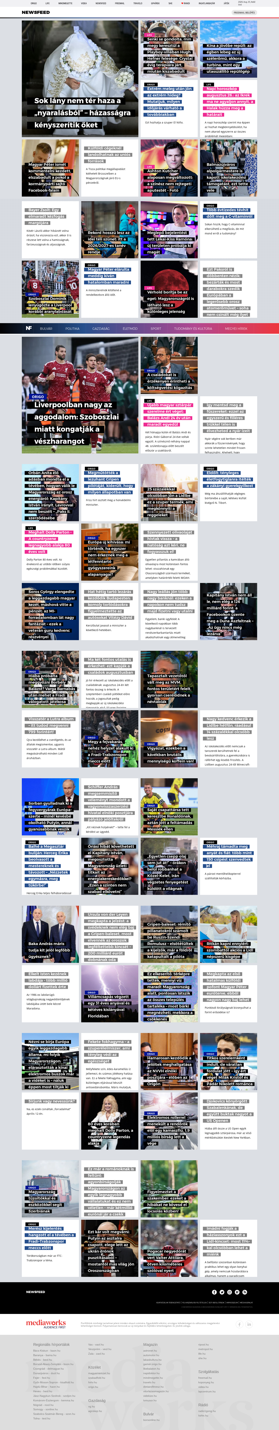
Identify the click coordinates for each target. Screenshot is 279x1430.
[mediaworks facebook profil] (239, 1324)
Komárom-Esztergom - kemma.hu (53, 1400)
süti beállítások (216, 1303)
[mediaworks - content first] (46, 1324)
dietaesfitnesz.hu (153, 1386)
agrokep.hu (95, 1411)
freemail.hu (205, 1377)
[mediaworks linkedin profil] (249, 1324)
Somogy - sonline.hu (45, 1409)
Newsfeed (101, 3)
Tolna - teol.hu (41, 1418)
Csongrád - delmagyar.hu (48, 1368)
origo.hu (93, 1386)
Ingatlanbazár (207, 3)
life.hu (202, 1353)
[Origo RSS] (244, 1292)
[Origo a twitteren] (222, 1292)
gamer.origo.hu (152, 1364)
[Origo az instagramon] (229, 1292)
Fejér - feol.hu (41, 1377)
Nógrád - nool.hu (43, 1404)
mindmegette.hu (153, 1377)
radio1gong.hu (207, 1411)
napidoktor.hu (151, 1373)
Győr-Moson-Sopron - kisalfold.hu (53, 1382)
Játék (226, 3)
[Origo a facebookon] (214, 1292)
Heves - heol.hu (42, 1391)
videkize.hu (150, 1395)
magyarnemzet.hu (99, 1373)
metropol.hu (205, 1349)
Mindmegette (65, 3)
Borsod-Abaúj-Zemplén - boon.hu (53, 1364)
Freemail (120, 3)
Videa (84, 3)
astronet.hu (150, 1350)
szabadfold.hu (96, 1377)
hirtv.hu (92, 1382)
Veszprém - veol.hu (99, 1349)
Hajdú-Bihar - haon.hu (46, 1386)
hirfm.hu (203, 1415)
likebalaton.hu (151, 1368)
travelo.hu (149, 1382)
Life (48, 3)
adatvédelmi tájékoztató (168, 1303)
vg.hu (91, 1406)
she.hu (202, 1358)
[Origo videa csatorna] (237, 1292)
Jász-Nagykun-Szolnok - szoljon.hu (54, 1395)
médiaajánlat (246, 1303)
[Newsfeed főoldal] (35, 1292)
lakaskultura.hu (152, 1359)
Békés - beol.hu (42, 1359)
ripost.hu (203, 1344)
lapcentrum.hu (207, 1391)
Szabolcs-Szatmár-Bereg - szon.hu (54, 1413)
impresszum (232, 1303)
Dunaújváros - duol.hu (46, 1373)
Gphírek (155, 3)
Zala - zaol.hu (96, 1353)
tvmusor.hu (150, 1400)
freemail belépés (244, 12)
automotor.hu (151, 1355)
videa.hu (203, 1386)
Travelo (137, 3)
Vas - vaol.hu (96, 1344)
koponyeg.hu (206, 1382)
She (170, 3)
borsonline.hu (151, 1419)
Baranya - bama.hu (44, 1355)
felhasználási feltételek (194, 1303)
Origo (34, 3)
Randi (187, 3)
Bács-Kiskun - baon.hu (46, 1350)
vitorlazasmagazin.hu (156, 1391)
